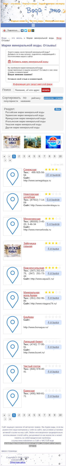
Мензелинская (32, 218)
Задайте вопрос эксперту (51, 4)
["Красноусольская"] (53, 148)
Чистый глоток (32, 366)
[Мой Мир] (33, 30)
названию (25, 101)
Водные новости (19, 21)
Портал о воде (29, 4)
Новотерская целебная (31, 195)
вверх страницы (9, 451)
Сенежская (30, 169)
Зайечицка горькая (30, 245)
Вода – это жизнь (11, 4)
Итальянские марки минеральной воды (25, 121)
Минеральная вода (54, 21)
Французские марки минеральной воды (25, 118)
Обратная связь (17, 462)
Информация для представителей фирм (32, 84)
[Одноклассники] (29, 30)
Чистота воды (36, 21)
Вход (59, 38)
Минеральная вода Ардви (31, 294)
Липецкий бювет (33, 341)
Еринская (29, 390)
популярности (11, 101)
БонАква (29, 317)
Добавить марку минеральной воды (30, 61)
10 (60, 156)
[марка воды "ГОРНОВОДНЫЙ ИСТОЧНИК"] (32, 147)
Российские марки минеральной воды (24, 112)
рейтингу (35, 98)
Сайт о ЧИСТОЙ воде (44, 441)
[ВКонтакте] (22, 30)
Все (58, 109)
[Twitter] (26, 30)
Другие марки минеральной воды (22, 127)
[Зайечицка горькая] (11, 147)
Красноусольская (34, 267)
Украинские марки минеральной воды (24, 115)
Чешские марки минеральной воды (23, 124)
